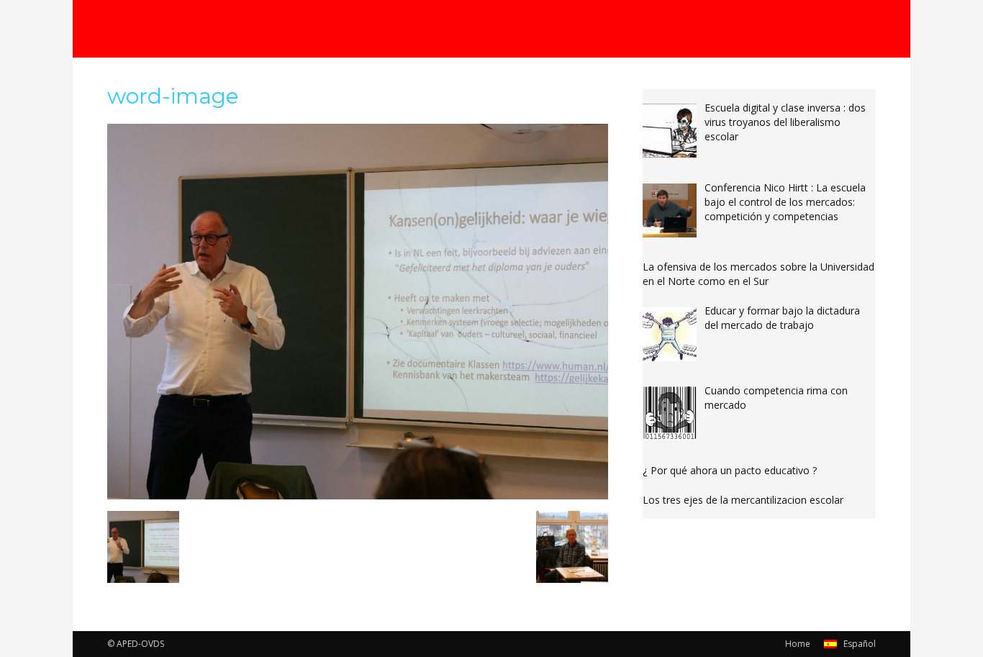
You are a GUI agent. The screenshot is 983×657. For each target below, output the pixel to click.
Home (797, 644)
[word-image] (357, 496)
